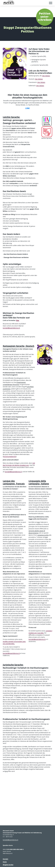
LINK (27, 108)
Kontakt (5, 859)
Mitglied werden (8, 865)
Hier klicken (46, 76)
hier (17, 320)
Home (5, 862)
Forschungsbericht (9, 456)
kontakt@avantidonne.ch (11, 328)
